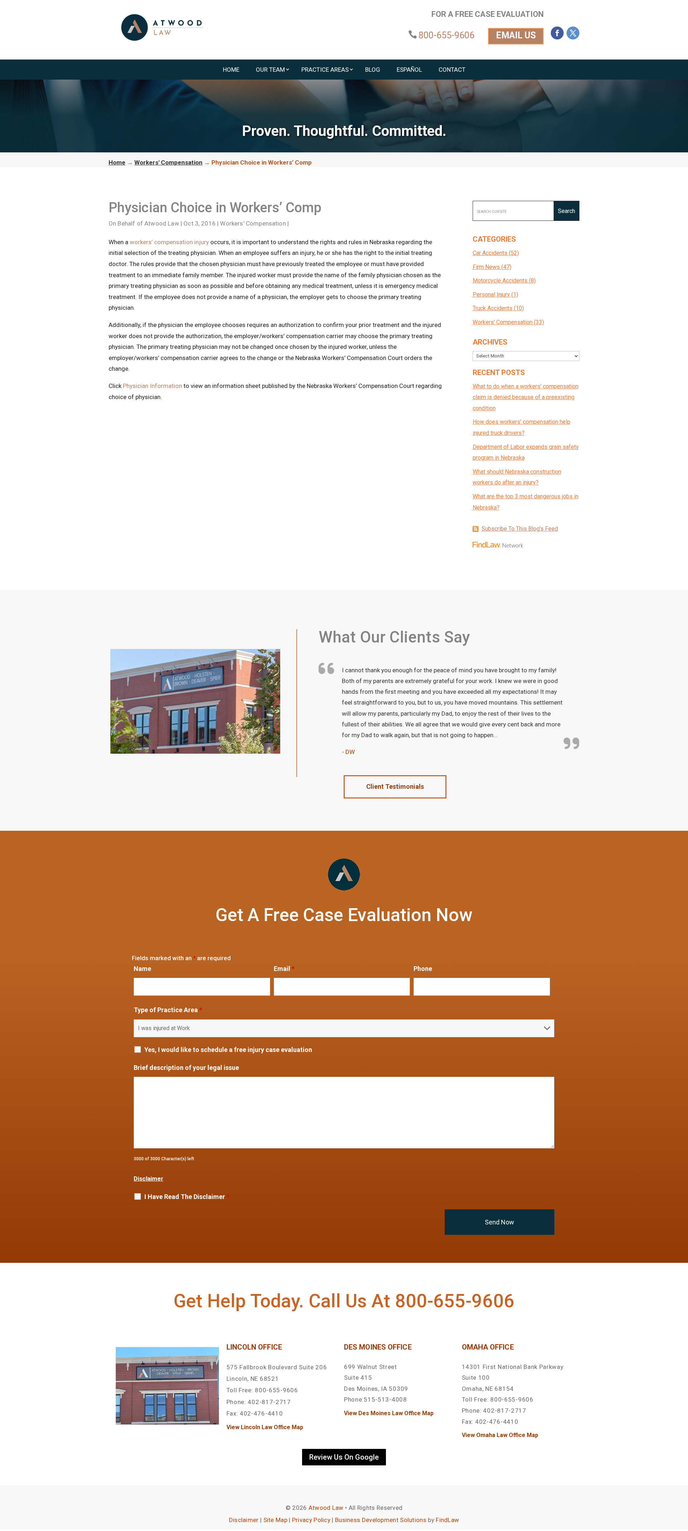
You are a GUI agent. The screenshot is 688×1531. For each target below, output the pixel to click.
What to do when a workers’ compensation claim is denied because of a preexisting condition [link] (525, 397)
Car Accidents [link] (490, 253)
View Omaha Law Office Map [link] (500, 1435)
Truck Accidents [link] (492, 308)
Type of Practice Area (168, 1010)
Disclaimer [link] (244, 1519)
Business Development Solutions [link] (380, 1519)
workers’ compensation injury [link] (169, 242)
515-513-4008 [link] (385, 1399)
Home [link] (231, 69)
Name (142, 968)
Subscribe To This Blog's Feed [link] (520, 528)
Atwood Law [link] (161, 223)
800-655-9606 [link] (446, 35)
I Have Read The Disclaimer (186, 1196)
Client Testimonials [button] (395, 786)
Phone (423, 968)
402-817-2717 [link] (269, 1402)
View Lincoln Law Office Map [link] (264, 1427)
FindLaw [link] (447, 1519)
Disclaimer (148, 1178)
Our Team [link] (270, 69)
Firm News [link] (486, 267)
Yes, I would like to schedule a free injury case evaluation (228, 1049)
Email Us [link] (516, 35)
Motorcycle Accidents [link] (500, 280)
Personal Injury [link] (491, 294)
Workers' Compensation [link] (253, 223)
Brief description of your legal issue (186, 1067)
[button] (557, 33)
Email (284, 968)
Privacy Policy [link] (311, 1519)
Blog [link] (372, 69)
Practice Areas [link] (325, 69)
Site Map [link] (275, 1519)
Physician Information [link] (152, 385)
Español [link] (409, 69)
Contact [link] (452, 69)
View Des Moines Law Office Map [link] (389, 1413)
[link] (162, 27)
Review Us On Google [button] (344, 1457)
